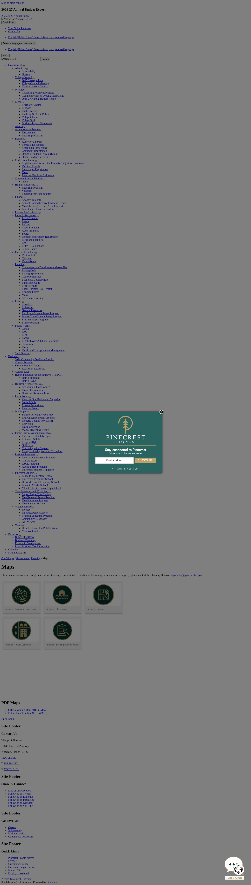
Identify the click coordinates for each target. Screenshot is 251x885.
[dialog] (125, 442)
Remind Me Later (131, 468)
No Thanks (117, 468)
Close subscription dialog (161, 412)
